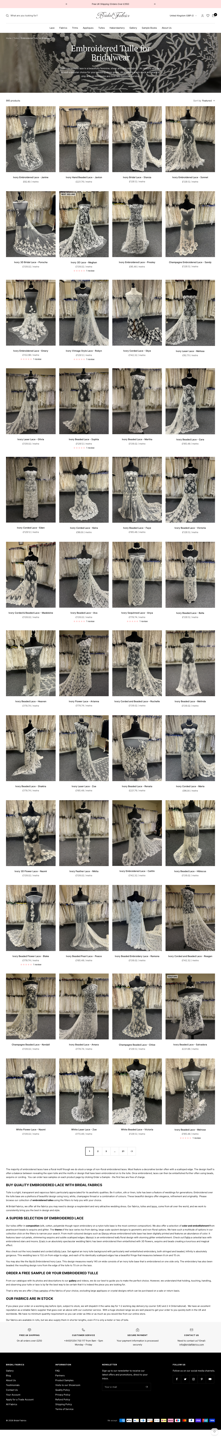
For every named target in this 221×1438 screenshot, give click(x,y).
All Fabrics (11, 1404)
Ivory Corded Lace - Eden (31, 527)
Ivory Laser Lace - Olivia (30, 439)
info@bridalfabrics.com (191, 1344)
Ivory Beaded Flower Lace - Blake (30, 956)
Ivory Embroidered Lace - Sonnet (190, 177)
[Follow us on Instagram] (193, 1379)
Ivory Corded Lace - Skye (137, 350)
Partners (60, 1375)
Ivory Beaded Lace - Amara (84, 1044)
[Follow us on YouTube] (210, 1379)
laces (154, 1206)
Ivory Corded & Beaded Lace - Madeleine (31, 612)
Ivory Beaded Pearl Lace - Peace (84, 956)
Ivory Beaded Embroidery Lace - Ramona (137, 956)
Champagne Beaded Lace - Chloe (137, 1044)
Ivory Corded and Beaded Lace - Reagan (190, 956)
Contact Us (12, 1389)
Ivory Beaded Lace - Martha (137, 439)
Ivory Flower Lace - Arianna (84, 701)
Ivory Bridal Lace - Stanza (137, 177)
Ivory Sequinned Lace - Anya (137, 612)
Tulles (101, 27)
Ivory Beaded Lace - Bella (190, 613)
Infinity (57, 1251)
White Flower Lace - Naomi (31, 1129)
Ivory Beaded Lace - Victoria (190, 527)
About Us (167, 27)
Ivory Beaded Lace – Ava (84, 612)
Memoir (90, 1237)
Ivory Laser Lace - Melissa (190, 351)
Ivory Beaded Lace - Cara (190, 439)
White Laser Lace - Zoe (84, 1129)
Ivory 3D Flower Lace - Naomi (31, 871)
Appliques (88, 27)
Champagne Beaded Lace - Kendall (31, 1044)
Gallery (133, 27)
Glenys (105, 1233)
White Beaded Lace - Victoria (137, 1129)
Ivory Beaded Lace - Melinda (190, 701)
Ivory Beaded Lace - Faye (137, 527)
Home (9, 38)
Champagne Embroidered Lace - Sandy (190, 262)
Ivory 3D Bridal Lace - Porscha (31, 262)
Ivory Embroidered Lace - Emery (30, 350)
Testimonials (13, 1385)
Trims (75, 27)
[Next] (131, 1151)
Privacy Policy (62, 1394)
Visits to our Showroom (67, 1385)
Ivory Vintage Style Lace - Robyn (84, 350)
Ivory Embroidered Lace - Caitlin (137, 871)
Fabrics (63, 27)
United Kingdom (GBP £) (182, 15)
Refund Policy (62, 1399)
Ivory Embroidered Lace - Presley (137, 262)
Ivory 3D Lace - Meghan (84, 262)
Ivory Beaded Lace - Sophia (84, 439)
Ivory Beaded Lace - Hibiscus (190, 871)
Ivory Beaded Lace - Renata (137, 786)
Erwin (42, 1241)
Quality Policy (62, 1389)
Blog (8, 1375)
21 (123, 1151)
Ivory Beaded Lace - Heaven (30, 701)
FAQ (57, 1370)
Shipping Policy (63, 1404)
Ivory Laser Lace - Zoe (84, 786)
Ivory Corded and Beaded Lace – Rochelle (137, 701)
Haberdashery (117, 27)
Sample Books (149, 27)
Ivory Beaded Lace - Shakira (30, 786)
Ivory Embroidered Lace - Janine (30, 177)
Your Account (13, 1394)
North (32, 1261)
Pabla (187, 1237)
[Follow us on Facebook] (177, 1379)
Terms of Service (64, 1409)
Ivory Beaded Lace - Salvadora (190, 1044)
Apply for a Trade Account (20, 1399)
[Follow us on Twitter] (185, 1379)
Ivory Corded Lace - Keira (84, 527)
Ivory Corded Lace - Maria (190, 786)
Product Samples (64, 1380)
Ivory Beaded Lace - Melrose (190, 1129)
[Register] (146, 1387)
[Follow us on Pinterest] (202, 1379)
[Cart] (213, 15)
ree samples (41, 1290)
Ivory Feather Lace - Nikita (83, 871)
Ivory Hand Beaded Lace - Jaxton (84, 177)
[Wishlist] (208, 15)
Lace (52, 27)
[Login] (202, 15)
